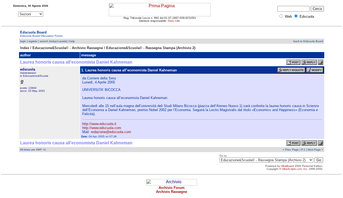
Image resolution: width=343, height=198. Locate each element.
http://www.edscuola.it (99, 124)
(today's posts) (58, 41)
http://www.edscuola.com (101, 128)
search (44, 41)
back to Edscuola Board (308, 41)
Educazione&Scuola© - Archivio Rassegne (67, 48)
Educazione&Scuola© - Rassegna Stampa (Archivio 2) (150, 48)
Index (24, 48)
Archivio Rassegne (171, 192)
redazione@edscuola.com (111, 132)
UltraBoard (287, 165)
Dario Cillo (174, 20)
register (33, 41)
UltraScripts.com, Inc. (295, 168)
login (23, 41)
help (72, 41)
